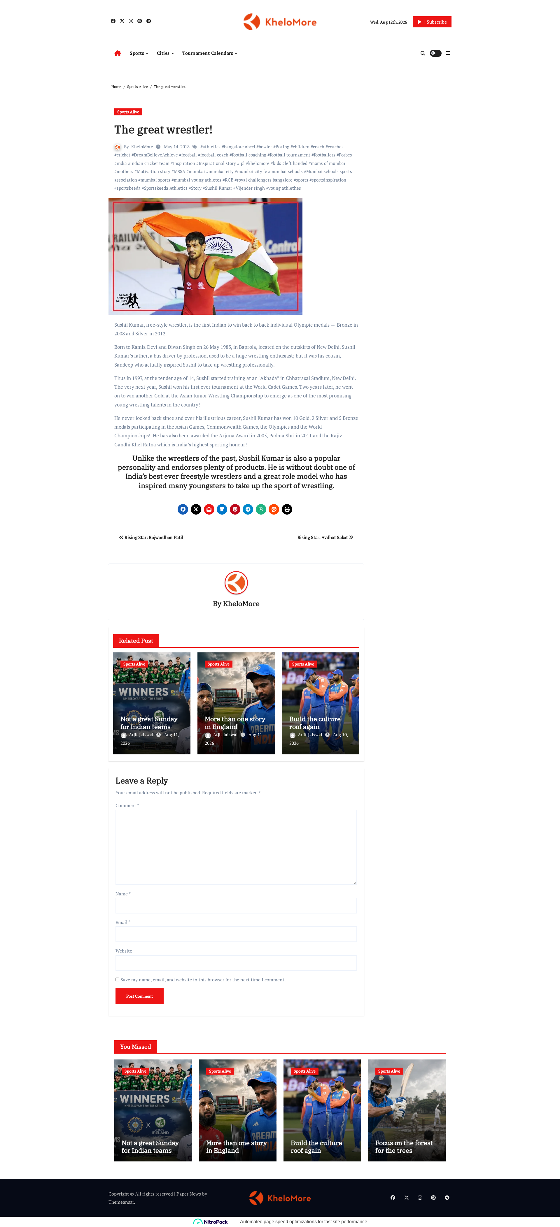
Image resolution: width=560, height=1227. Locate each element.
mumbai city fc (252, 171)
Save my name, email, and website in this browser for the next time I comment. (203, 979)
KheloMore (142, 146)
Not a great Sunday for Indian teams (149, 722)
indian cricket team (149, 163)
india (122, 163)
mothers (125, 171)
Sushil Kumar (218, 188)
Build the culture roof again (315, 722)
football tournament (290, 155)
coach (318, 146)
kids (277, 163)
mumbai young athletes (197, 180)
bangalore (234, 146)
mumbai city (221, 171)
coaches (336, 146)
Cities (164, 53)
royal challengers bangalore (265, 180)
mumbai (197, 171)
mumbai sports (155, 180)
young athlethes (284, 188)
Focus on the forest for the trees (404, 1146)
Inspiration (184, 163)
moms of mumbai (328, 163)
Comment (127, 805)
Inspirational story (217, 163)
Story (196, 188)
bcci (251, 146)
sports (302, 180)
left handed (296, 163)
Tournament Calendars (208, 53)
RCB (229, 180)
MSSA (179, 171)
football (189, 155)
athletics (211, 146)
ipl (242, 163)
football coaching (249, 155)
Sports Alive (128, 112)
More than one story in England (235, 722)
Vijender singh (250, 188)
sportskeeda (129, 188)
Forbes (345, 155)
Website (124, 951)
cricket (123, 155)
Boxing (282, 146)
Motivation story (153, 171)
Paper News (188, 1194)
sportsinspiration (329, 180)
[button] (448, 53)
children (301, 146)
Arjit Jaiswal (142, 734)
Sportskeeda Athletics (166, 188)
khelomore (259, 163)
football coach (214, 155)
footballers (324, 155)
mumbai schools (286, 171)
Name (123, 893)
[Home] (117, 53)
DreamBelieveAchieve (156, 155)
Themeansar (121, 1202)
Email (123, 922)
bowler (265, 146)
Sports (138, 53)
